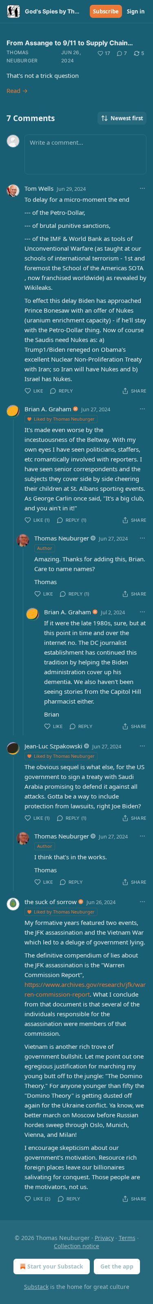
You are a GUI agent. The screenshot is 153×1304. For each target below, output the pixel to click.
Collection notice (76, 1246)
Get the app (116, 1266)
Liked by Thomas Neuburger (64, 419)
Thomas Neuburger (22, 56)
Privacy (104, 1238)
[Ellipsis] (142, 188)
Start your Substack (55, 1266)
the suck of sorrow (50, 902)
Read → (17, 90)
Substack (36, 1287)
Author (44, 548)
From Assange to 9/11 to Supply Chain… (70, 43)
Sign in (136, 11)
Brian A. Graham (47, 409)
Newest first (127, 118)
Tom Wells (38, 188)
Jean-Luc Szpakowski (53, 746)
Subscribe (106, 11)
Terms (127, 1238)
